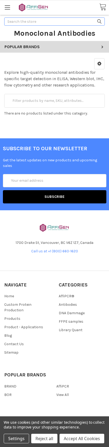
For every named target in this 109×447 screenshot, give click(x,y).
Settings (16, 438)
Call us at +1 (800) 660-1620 (54, 251)
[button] (99, 63)
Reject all (44, 438)
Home (9, 296)
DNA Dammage (72, 313)
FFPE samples (71, 321)
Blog (8, 335)
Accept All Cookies (82, 438)
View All (62, 395)
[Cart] (102, 7)
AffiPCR (62, 386)
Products (12, 318)
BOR (8, 395)
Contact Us (14, 344)
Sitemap (11, 352)
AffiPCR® (66, 296)
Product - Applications (23, 327)
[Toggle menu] (7, 7)
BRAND (10, 386)
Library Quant (71, 330)
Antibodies (68, 304)
